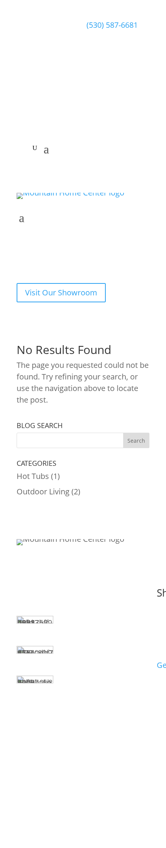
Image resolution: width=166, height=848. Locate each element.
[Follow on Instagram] (109, 97)
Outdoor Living (43, 491)
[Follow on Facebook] (92, 97)
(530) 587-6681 (112, 25)
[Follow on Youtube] (125, 97)
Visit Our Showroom (61, 292)
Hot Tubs (33, 476)
